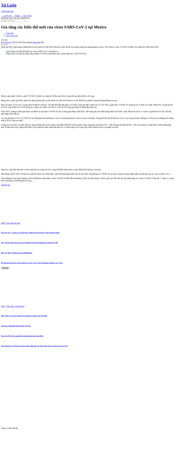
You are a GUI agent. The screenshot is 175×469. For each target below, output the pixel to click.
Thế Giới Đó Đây (12, 36)
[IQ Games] (2, 16)
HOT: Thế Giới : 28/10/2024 (12, 306)
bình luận (37, 42)
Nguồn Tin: (5, 185)
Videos (17, 16)
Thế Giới (9, 33)
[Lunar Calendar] (22, 16)
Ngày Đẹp (27, 16)
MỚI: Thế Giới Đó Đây (10, 223)
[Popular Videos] (13, 16)
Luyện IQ (7, 16)
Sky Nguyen (6, 42)
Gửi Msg (5, 268)
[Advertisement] (78, 75)
